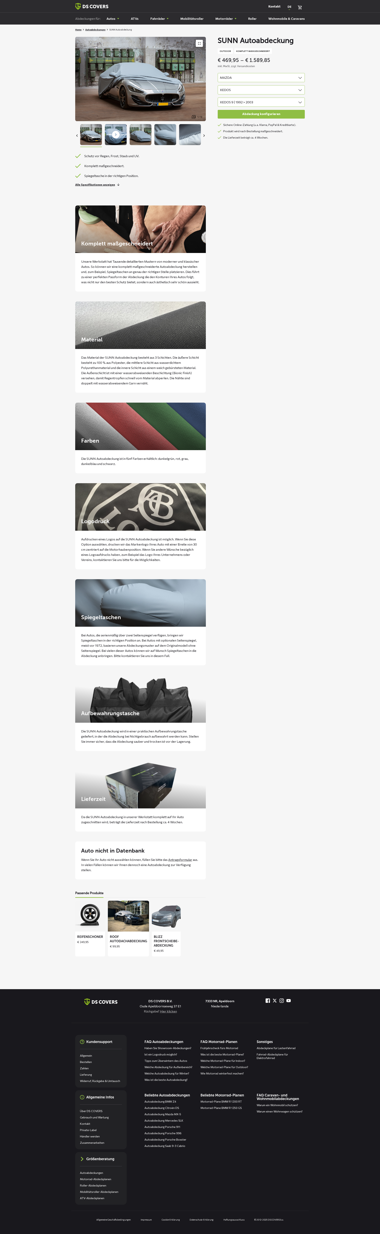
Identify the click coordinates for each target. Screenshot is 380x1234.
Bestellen (86, 1062)
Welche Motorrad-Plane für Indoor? (222, 1060)
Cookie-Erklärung (171, 1219)
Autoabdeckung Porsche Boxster (165, 1139)
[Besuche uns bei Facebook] (268, 1000)
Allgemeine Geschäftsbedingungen (113, 1219)
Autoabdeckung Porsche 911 (162, 1126)
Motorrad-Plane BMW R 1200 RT (221, 1101)
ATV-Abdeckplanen (92, 1198)
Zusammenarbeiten (92, 1142)
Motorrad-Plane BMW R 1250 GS (221, 1107)
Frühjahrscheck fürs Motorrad (219, 1048)
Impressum (146, 1219)
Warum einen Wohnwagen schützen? (280, 1111)
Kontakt (274, 6)
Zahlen (84, 1068)
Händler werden (90, 1136)
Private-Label (88, 1130)
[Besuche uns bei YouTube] (288, 1000)
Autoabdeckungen (95, 29)
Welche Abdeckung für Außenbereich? (168, 1067)
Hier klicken (168, 1011)
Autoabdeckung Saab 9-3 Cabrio (164, 1145)
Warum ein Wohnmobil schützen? (277, 1105)
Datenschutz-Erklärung (202, 1219)
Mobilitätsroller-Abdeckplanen (99, 1191)
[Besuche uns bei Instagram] (281, 1000)
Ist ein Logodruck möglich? (160, 1054)
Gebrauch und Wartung (94, 1117)
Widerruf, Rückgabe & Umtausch (100, 1081)
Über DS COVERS (91, 1111)
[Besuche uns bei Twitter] (275, 1000)
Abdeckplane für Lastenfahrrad (276, 1048)
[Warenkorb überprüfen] (300, 7)
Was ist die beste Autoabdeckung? (166, 1079)
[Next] (204, 136)
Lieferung (86, 1074)
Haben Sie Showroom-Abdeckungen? (167, 1048)
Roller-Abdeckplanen (93, 1185)
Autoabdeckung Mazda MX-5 (162, 1114)
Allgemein (86, 1055)
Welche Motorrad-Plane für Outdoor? (224, 1067)
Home (78, 29)
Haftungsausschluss (233, 1219)
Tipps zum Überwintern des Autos (165, 1060)
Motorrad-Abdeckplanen (95, 1179)
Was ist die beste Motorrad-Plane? (222, 1054)
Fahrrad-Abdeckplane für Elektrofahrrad (272, 1056)
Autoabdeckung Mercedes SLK (163, 1120)
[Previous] (77, 136)
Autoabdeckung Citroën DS (161, 1107)
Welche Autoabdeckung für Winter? (166, 1073)
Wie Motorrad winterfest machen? (222, 1073)
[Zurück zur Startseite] (91, 6)
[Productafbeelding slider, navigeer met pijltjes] (140, 79)
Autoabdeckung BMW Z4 (160, 1101)
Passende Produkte (89, 893)
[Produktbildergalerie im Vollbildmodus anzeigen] (199, 43)
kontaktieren (130, 656)
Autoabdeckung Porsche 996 (162, 1133)
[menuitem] (112, 19)
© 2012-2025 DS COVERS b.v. (268, 1219)
